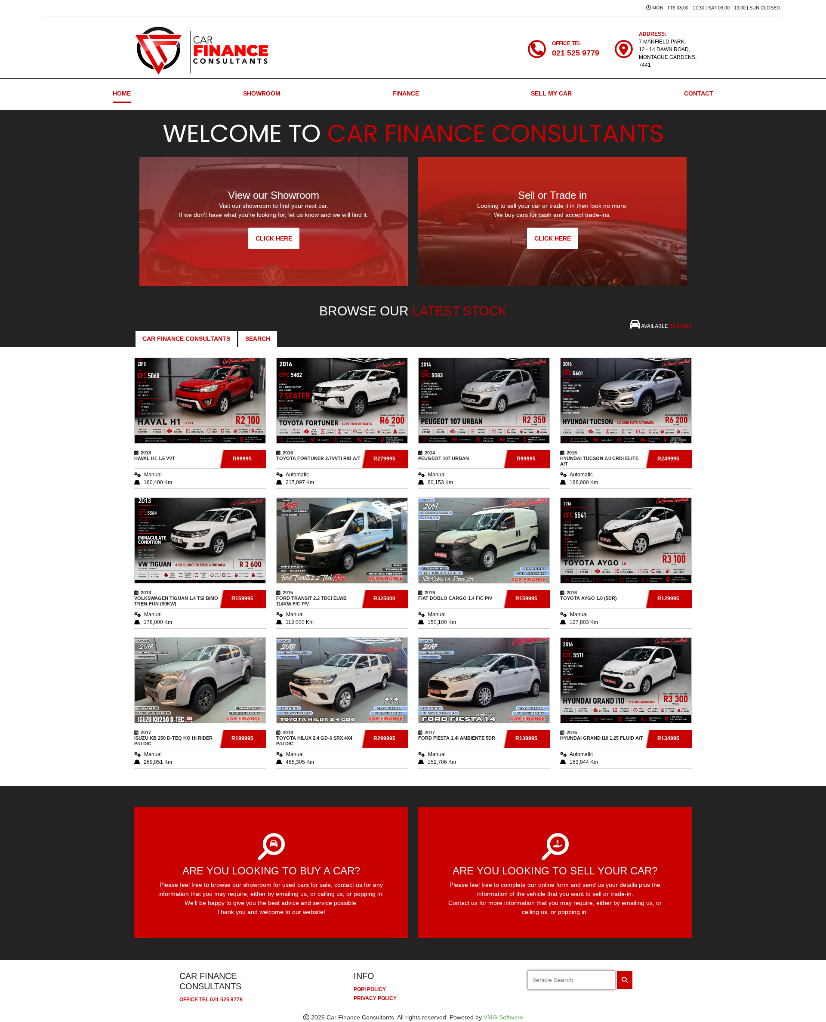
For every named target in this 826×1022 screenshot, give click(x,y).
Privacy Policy (375, 998)
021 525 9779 (226, 1000)
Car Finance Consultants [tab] (186, 338)
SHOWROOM (261, 93)
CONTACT (698, 93)
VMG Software (503, 1017)
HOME (122, 93)
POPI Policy (370, 989)
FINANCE (405, 93)
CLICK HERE (274, 238)
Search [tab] (257, 338)
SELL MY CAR (551, 93)
